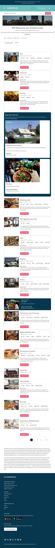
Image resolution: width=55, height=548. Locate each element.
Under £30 (27, 77)
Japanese (36, 242)
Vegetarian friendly (47, 58)
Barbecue (28, 336)
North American (38, 336)
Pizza (26, 406)
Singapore (6, 507)
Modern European (48, 263)
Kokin (21, 238)
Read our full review (24, 84)
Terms (5, 498)
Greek (27, 58)
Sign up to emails (10, 529)
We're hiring (6, 497)
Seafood (44, 336)
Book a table (24, 67)
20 (46, 439)
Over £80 (41, 242)
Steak (33, 97)
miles (30, 30)
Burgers (22, 77)
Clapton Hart (23, 370)
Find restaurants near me (9, 487)
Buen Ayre (23, 93)
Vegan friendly (39, 58)
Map (17, 42)
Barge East (23, 259)
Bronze (24, 263)
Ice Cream (38, 355)
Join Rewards (41, 8)
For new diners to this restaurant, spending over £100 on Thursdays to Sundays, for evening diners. (26, 147)
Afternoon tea (23, 355)
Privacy (5, 500)
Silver (24, 242)
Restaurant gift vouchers (9, 483)
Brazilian (27, 284)
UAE (5, 508)
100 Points (9, 184)
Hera (21, 54)
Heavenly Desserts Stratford (27, 351)
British (27, 204)
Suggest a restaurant (8, 488)
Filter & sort (9, 43)
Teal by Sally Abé (24, 381)
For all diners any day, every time (12, 186)
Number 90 (23, 73)
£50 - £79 (28, 263)
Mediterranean (32, 58)
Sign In (33, 8)
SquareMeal (11, 8)
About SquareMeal (7, 493)
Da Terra (22, 280)
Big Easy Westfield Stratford (27, 332)
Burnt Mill (23, 402)
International (46, 204)
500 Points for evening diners (14, 145)
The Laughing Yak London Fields (28, 219)
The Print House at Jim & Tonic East (29, 313)
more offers (9, 122)
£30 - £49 (22, 58)
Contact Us (6, 495)
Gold (23, 284)
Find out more (30, 63)
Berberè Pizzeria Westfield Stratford (29, 421)
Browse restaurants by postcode (10, 485)
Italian (40, 284)
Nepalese (28, 223)
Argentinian (28, 97)
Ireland (5, 505)
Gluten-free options (38, 204)
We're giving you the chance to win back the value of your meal (27, 2)
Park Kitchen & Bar (25, 200)
